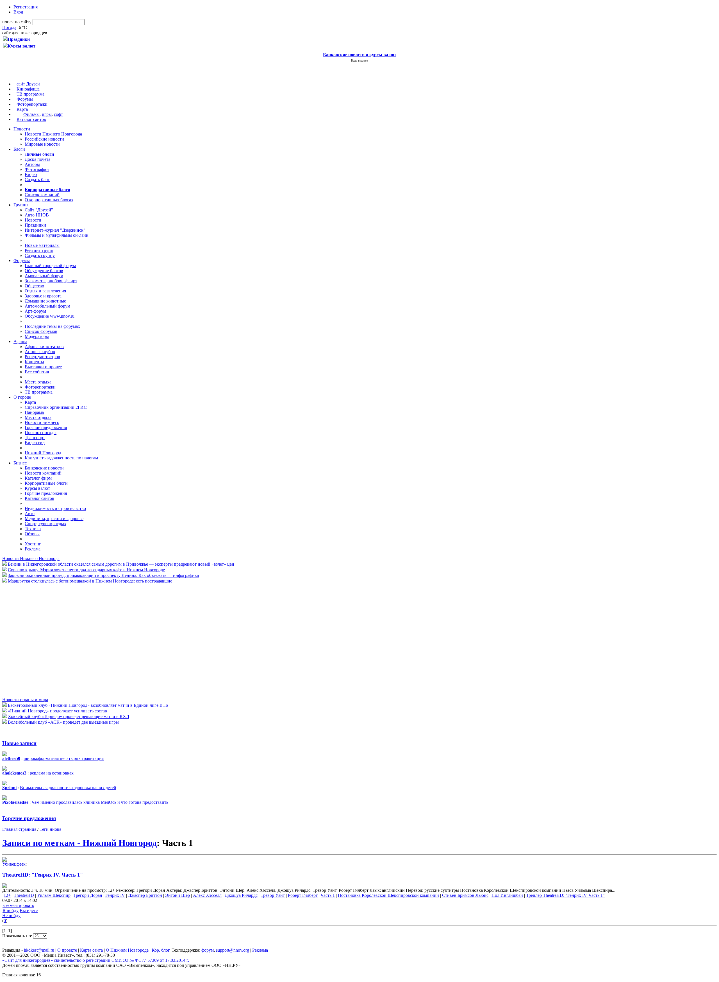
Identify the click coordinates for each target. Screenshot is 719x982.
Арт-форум (35, 311)
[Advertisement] (36, 640)
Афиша (20, 341)
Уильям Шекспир (53, 895)
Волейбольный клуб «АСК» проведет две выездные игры (63, 722)
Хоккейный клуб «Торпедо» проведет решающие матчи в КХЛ (68, 716)
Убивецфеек (14, 864)
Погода (9, 27)
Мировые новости (42, 144)
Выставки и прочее (43, 366)
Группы (20, 204)
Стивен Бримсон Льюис (465, 895)
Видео (31, 174)
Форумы (25, 99)
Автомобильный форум (47, 306)
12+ (7, 895)
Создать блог (37, 179)
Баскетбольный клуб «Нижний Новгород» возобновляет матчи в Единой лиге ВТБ (88, 705)
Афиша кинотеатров (44, 346)
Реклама (32, 549)
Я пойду (11, 910)
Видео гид (35, 442)
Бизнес (20, 462)
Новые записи (19, 743)
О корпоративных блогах (49, 199)
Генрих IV (115, 895)
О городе (22, 397)
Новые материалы (42, 245)
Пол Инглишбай (507, 895)
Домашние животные (45, 301)
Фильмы (31, 114)
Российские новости (44, 139)
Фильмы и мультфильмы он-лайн (56, 235)
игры (47, 114)
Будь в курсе (359, 60)
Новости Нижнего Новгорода (53, 134)
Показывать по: (17, 935)
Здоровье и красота (43, 296)
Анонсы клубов (40, 351)
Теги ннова (50, 829)
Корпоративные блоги (46, 483)
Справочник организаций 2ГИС (56, 407)
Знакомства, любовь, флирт (51, 280)
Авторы (32, 164)
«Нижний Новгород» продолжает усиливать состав (57, 710)
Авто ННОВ (37, 215)
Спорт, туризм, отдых (45, 523)
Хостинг (33, 543)
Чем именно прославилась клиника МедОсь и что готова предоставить (100, 802)
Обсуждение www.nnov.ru (49, 316)
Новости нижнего (42, 422)
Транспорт (35, 437)
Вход (18, 12)
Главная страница (19, 829)
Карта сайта (91, 950)
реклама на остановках (52, 773)
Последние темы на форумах (52, 326)
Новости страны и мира (25, 699)
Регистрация (25, 6)
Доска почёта (37, 159)
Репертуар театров (42, 356)
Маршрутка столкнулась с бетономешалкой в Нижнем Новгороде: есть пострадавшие (90, 581)
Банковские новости (44, 468)
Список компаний (42, 194)
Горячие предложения (46, 427)
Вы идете (29, 910)
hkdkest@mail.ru (39, 950)
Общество (34, 285)
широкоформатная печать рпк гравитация (64, 758)
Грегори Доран (88, 895)
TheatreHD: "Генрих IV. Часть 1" (42, 875)
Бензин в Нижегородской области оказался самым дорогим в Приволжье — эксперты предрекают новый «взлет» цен (121, 564)
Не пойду (11, 915)
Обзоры (32, 533)
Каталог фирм (38, 478)
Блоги (19, 149)
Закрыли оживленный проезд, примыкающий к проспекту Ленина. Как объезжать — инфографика (103, 575)
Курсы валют (37, 488)
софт (58, 114)
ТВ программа (30, 94)
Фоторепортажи (32, 104)
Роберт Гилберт (303, 895)
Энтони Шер (177, 895)
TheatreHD (24, 895)
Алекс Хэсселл (207, 895)
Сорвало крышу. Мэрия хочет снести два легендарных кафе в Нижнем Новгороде (86, 569)
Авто (30, 513)
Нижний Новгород (43, 452)
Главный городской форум (50, 265)
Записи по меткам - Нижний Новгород (79, 843)
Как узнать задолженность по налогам (61, 457)
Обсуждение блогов (44, 270)
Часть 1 (328, 895)
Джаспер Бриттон (145, 895)
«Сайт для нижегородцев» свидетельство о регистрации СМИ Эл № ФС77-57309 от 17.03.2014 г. (95, 960)
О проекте (67, 950)
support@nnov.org (232, 950)
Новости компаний (43, 473)
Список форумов (41, 331)
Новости (21, 129)
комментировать (18, 905)
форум (207, 950)
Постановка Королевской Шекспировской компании (388, 895)
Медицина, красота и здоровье (54, 518)
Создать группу (40, 255)
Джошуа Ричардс (241, 895)
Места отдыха (38, 382)
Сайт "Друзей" (39, 209)
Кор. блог (160, 950)
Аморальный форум (44, 275)
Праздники (35, 225)
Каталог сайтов (31, 119)
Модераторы (37, 336)
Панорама (34, 412)
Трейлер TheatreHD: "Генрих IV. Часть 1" (565, 895)
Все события (37, 371)
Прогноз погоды (40, 432)
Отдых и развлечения (45, 290)
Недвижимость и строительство (55, 508)
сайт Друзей (28, 84)
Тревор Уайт (273, 895)
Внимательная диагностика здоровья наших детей (68, 787)
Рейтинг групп (39, 250)
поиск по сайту (16, 21)
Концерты (34, 361)
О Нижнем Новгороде (127, 950)
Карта (22, 109)
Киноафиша (28, 89)
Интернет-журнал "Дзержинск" (55, 230)
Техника (33, 528)
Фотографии (37, 169)
